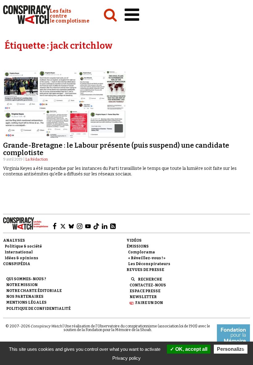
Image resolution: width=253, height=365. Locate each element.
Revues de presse (145, 270)
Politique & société (23, 246)
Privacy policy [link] (126, 358)
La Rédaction (36, 159)
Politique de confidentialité (38, 308)
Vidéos (134, 240)
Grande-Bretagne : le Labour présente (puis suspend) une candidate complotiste (116, 149)
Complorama (141, 252)
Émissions (137, 246)
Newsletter (143, 297)
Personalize (230, 349)
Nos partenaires (25, 296)
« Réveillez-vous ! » (146, 258)
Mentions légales (26, 302)
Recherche (150, 279)
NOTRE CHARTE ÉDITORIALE (34, 291)
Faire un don (149, 303)
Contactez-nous (148, 285)
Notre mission (22, 285)
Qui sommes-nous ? (26, 279)
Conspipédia (16, 264)
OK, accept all (190, 349)
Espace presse (145, 291)
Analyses (14, 240)
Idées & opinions (21, 258)
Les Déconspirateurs (149, 264)
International (19, 252)
